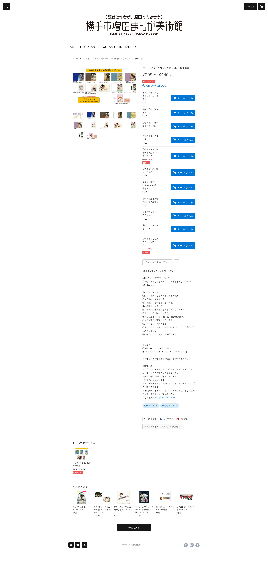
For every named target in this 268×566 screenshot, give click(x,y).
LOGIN (250, 6)
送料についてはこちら (156, 85)
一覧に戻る (134, 527)
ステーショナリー (100, 58)
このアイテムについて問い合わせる (164, 426)
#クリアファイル (151, 406)
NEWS (103, 46)
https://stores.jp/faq (165, 397)
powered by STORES (131, 545)
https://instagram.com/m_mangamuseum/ (192, 545)
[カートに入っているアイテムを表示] (261, 6)
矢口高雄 (85, 58)
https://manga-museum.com (197, 545)
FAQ (136, 46)
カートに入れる (185, 98)
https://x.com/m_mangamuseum (186, 545)
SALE (128, 46)
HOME (72, 46)
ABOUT (92, 46)
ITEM (82, 46)
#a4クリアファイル (170, 406)
